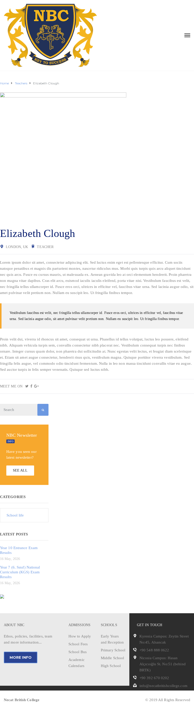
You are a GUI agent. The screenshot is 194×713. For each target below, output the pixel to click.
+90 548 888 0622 (154, 650)
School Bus (77, 652)
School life (15, 515)
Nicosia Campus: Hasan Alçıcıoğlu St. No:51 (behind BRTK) (162, 664)
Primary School (113, 650)
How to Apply (79, 636)
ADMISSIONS (79, 625)
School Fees (78, 644)
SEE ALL (20, 470)
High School (111, 666)
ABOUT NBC (14, 625)
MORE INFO (21, 657)
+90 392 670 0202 (154, 678)
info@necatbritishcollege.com (163, 686)
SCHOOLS (109, 625)
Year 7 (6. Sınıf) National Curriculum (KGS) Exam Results (20, 572)
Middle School (112, 658)
